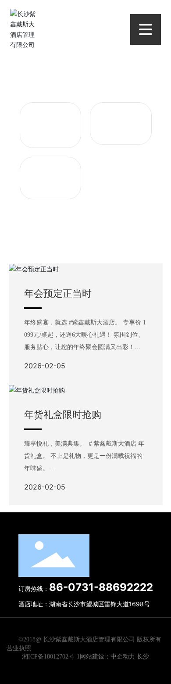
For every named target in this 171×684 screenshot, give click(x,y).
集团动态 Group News (50, 174)
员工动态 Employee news (50, 125)
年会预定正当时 (58, 293)
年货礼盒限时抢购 (62, 414)
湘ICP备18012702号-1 (51, 656)
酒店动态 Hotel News (120, 120)
